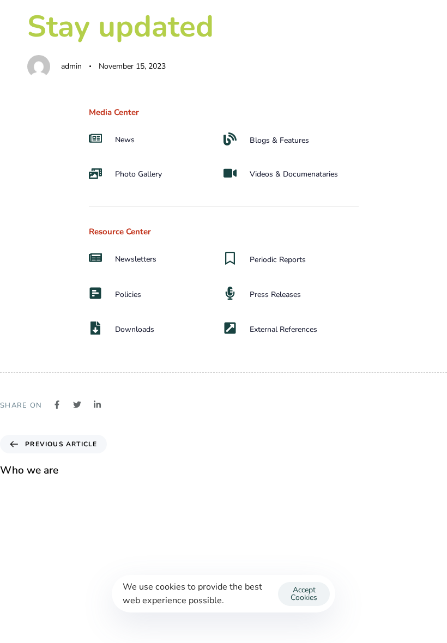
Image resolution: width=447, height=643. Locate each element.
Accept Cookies (304, 594)
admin (71, 66)
